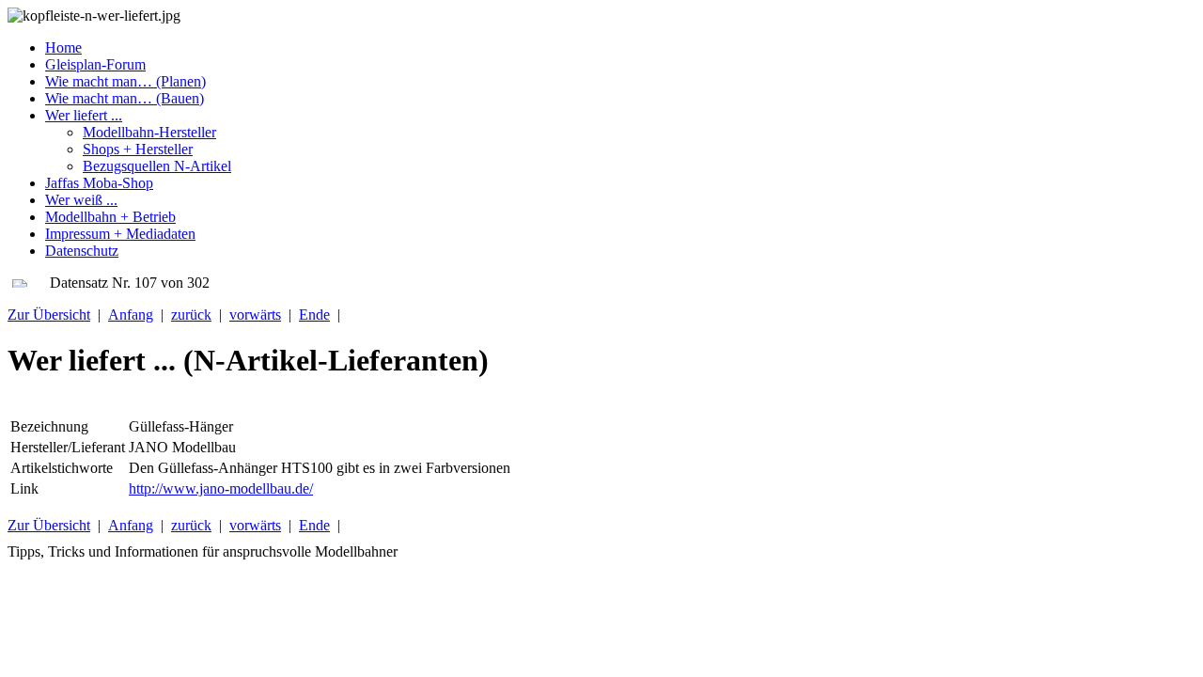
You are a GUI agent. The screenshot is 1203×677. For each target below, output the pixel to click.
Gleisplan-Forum (95, 64)
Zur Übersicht (49, 315)
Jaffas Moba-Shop (99, 183)
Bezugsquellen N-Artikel (157, 166)
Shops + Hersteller (138, 149)
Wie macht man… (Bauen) (124, 98)
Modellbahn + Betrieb (110, 217)
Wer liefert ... (83, 115)
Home (63, 47)
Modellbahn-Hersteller (149, 132)
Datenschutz (81, 251)
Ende (314, 315)
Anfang (130, 315)
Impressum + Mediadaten (120, 234)
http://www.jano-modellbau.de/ (221, 488)
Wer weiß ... (81, 200)
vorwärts (255, 315)
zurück (191, 315)
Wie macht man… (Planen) (125, 81)
